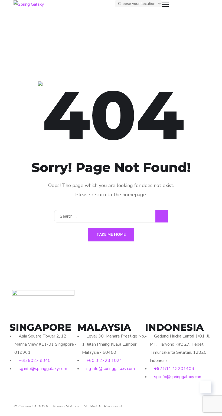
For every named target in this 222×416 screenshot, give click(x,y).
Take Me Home (111, 234)
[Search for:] (111, 216)
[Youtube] (45, 385)
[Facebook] (16, 385)
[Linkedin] (31, 385)
